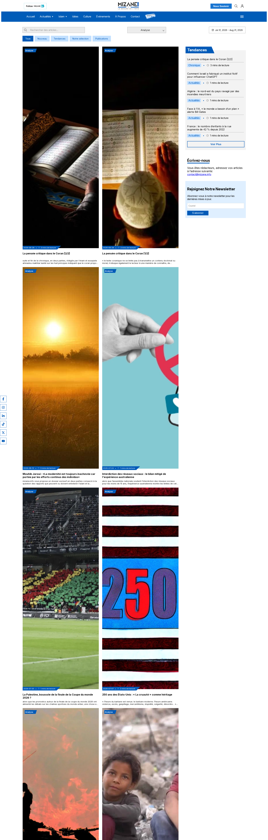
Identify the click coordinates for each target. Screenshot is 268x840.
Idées (75, 16)
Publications (101, 38)
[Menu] (242, 16)
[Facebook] (3, 399)
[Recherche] (236, 6)
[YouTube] (3, 441)
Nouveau (42, 38)
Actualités (47, 16)
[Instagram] (3, 407)
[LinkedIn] (3, 416)
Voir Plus (215, 144)
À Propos (120, 16)
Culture (87, 16)
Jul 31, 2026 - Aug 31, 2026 (229, 30)
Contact (135, 16)
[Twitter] (3, 432)
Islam (62, 16)
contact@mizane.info (199, 174)
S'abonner (197, 213)
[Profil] (242, 6)
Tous (28, 38)
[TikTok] (3, 424)
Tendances (59, 38)
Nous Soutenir (221, 6)
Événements (103, 16)
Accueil (30, 16)
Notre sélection (80, 38)
